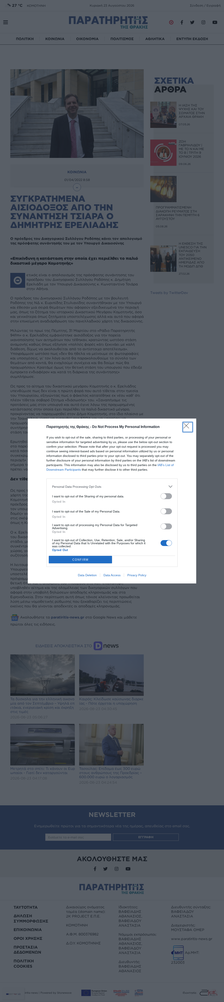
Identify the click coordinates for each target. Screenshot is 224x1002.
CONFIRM (80, 559)
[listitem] (112, 486)
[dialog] (112, 501)
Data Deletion (87, 575)
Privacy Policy (136, 575)
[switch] (166, 496)
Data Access (112, 575)
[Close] (188, 427)
